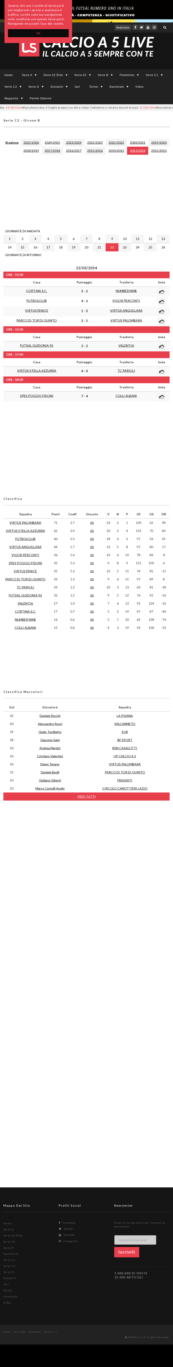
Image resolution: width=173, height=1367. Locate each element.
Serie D (33, 86)
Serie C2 (11, 86)
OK (38, 33)
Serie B (103, 75)
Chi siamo (20, 1331)
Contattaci (35, 1331)
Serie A (27, 75)
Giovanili (56, 86)
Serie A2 (80, 75)
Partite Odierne (41, 98)
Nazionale (116, 86)
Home (9, 75)
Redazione (122, 27)
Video (139, 86)
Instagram (70, 1241)
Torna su (49, 1331)
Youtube (68, 1234)
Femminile (127, 75)
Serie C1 (152, 75)
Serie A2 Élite (53, 75)
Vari (77, 86)
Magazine (11, 98)
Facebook (69, 1222)
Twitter (68, 1228)
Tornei (93, 86)
